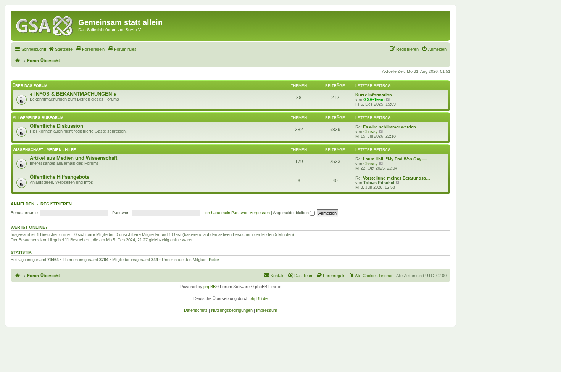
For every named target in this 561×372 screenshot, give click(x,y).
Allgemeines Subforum (38, 117)
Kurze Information (373, 95)
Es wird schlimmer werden (389, 127)
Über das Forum (30, 85)
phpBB (209, 286)
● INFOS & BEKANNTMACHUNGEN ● (73, 94)
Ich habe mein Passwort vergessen (237, 212)
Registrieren (56, 204)
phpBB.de (259, 298)
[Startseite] (45, 25)
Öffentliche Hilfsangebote (59, 177)
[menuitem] (60, 49)
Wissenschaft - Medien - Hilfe (44, 150)
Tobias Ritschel (378, 182)
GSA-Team (374, 99)
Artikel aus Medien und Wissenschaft (73, 158)
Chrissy (370, 131)
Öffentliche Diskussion (56, 126)
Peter (214, 259)
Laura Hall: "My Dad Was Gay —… (397, 159)
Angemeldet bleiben (291, 212)
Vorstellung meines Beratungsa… (396, 178)
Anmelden (22, 204)
